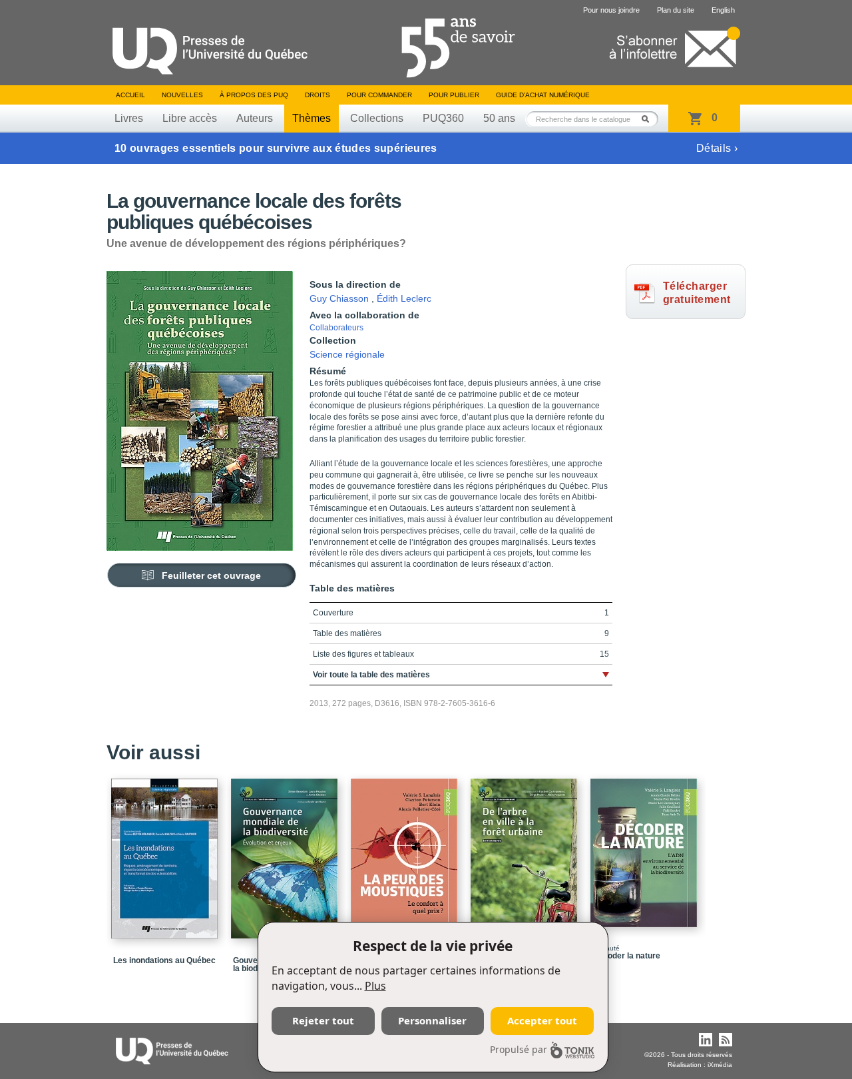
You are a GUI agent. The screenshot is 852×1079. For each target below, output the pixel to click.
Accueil (130, 95)
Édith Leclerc (404, 298)
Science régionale (347, 354)
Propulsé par (518, 1049)
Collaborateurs (336, 327)
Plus (375, 985)
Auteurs (254, 118)
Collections (376, 118)
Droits (317, 95)
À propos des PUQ (254, 95)
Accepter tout (542, 1020)
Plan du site (675, 10)
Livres (128, 118)
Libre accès (189, 118)
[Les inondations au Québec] (166, 852)
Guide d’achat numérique (543, 95)
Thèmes (311, 118)
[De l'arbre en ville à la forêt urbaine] (526, 852)
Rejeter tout (323, 1020)
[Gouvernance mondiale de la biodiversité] (286, 852)
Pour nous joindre (611, 10)
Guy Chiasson (339, 298)
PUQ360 (443, 118)
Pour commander (379, 95)
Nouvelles (182, 95)
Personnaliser (432, 1020)
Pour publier (454, 95)
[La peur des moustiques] (406, 847)
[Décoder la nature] (646, 847)
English (723, 10)
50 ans (499, 118)
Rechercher (649, 119)
